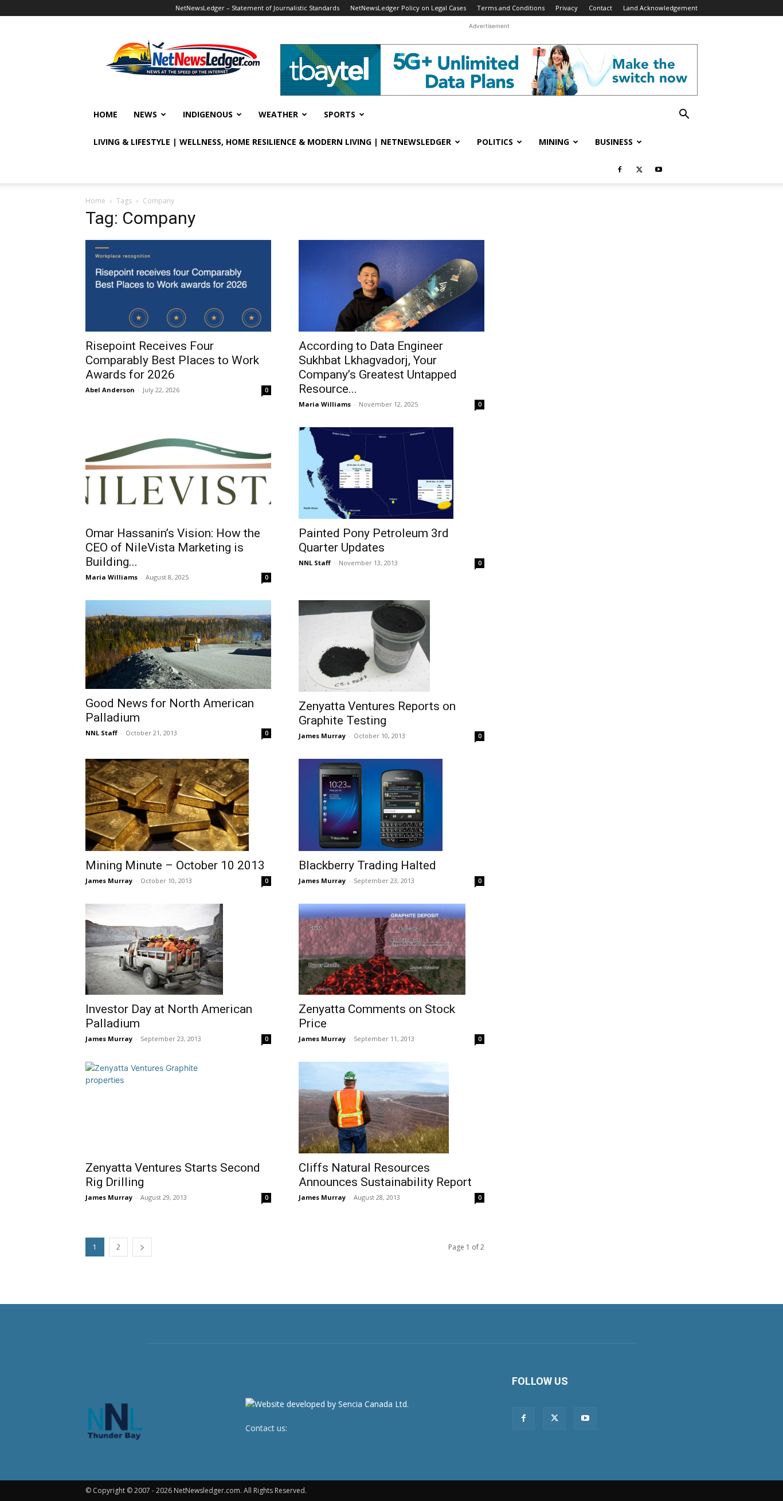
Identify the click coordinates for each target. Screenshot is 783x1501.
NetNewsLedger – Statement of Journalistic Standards (257, 7)
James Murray (322, 735)
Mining (554, 141)
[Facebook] (619, 169)
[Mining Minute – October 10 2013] (178, 804)
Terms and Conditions (511, 7)
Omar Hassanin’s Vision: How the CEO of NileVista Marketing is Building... (172, 547)
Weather (278, 114)
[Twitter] (639, 169)
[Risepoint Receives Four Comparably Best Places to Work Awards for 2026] (178, 286)
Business (614, 141)
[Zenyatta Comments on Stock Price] (391, 949)
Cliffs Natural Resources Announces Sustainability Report (385, 1175)
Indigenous (208, 114)
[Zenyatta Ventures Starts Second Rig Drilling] (178, 1107)
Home (105, 114)
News (145, 114)
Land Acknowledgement (660, 7)
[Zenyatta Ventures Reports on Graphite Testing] (391, 646)
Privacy (566, 7)
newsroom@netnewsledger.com (349, 1428)
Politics (495, 141)
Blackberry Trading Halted (367, 865)
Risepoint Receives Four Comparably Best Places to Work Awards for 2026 (172, 360)
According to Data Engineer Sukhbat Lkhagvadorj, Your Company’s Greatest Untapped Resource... (378, 367)
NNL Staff (315, 562)
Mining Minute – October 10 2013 (175, 865)
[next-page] (142, 1247)
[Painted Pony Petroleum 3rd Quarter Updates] (391, 473)
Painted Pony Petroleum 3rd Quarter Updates (374, 540)
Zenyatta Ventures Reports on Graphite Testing (377, 713)
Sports (339, 114)
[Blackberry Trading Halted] (391, 804)
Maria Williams (325, 404)
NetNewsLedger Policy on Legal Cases (408, 7)
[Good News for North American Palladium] (178, 644)
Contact (600, 7)
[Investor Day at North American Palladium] (178, 949)
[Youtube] (658, 169)
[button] (684, 115)
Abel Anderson (110, 389)
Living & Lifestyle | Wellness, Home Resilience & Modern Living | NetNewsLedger (272, 141)
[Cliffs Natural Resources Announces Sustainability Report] (391, 1107)
